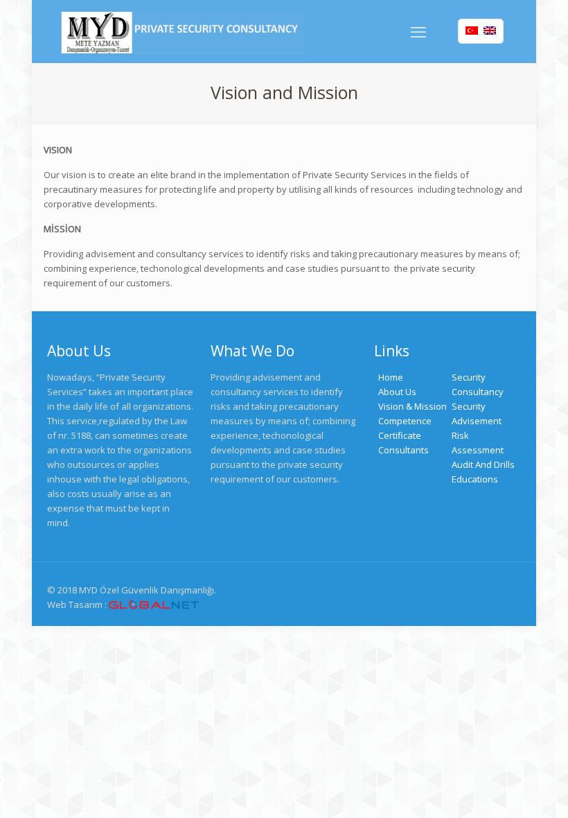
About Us (397, 391)
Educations (475, 479)
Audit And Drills (483, 464)
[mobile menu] (418, 31)
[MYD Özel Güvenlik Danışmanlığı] (182, 31)
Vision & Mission (412, 406)
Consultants (403, 450)
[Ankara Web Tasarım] (154, 605)
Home (390, 377)
